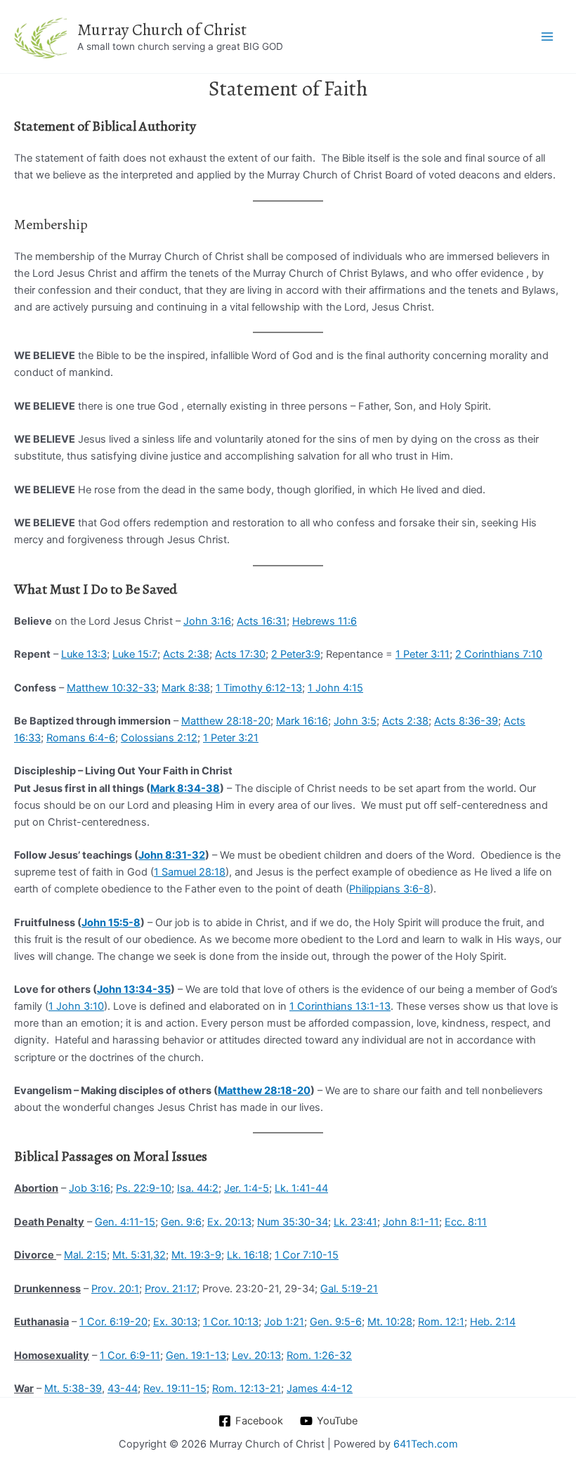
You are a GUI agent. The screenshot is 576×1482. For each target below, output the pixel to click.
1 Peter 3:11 (422, 654)
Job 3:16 (89, 1188)
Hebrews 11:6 (324, 621)
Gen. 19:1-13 (196, 1355)
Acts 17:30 (240, 654)
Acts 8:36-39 (466, 721)
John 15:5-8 (110, 922)
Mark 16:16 (302, 721)
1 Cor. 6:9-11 (130, 1355)
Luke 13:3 (84, 654)
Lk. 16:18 (248, 1255)
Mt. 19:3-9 (196, 1255)
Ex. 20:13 (229, 1222)
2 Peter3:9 (295, 654)
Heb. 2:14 (493, 1321)
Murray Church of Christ (162, 29)
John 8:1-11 (411, 1222)
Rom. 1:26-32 (319, 1355)
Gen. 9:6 (181, 1222)
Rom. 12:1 (441, 1321)
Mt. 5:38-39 (73, 1388)
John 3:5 (355, 721)
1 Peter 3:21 (230, 738)
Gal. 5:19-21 (349, 1288)
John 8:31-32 (171, 855)
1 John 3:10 (76, 1006)
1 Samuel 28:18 (189, 872)
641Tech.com (425, 1444)
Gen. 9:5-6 (336, 1321)
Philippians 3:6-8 (389, 889)
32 (159, 1255)
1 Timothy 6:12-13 (259, 688)
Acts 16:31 (262, 621)
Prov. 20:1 (115, 1288)
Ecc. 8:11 (466, 1222)
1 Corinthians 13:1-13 (340, 1006)
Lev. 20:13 (256, 1355)
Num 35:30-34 (292, 1222)
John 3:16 (207, 621)
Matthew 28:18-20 (225, 721)
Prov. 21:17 (171, 1288)
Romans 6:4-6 (80, 738)
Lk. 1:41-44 (301, 1188)
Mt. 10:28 (389, 1321)
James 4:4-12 (320, 1388)
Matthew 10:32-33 (111, 688)
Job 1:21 (284, 1321)
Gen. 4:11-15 (125, 1222)
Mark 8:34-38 (185, 788)
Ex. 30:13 (175, 1321)
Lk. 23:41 (355, 1222)
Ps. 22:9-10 (143, 1188)
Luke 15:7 (134, 654)
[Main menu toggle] (547, 36)
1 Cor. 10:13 (230, 1321)
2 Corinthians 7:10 (498, 654)
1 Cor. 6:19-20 (113, 1321)
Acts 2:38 (186, 654)
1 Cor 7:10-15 (307, 1255)
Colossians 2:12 (159, 738)
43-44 (122, 1388)
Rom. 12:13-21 (246, 1388)
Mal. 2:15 (85, 1255)
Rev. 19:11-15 (175, 1388)
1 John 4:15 (335, 688)
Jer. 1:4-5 (246, 1188)
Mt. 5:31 (131, 1255)
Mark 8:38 (186, 688)
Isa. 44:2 (197, 1188)
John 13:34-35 (134, 989)
